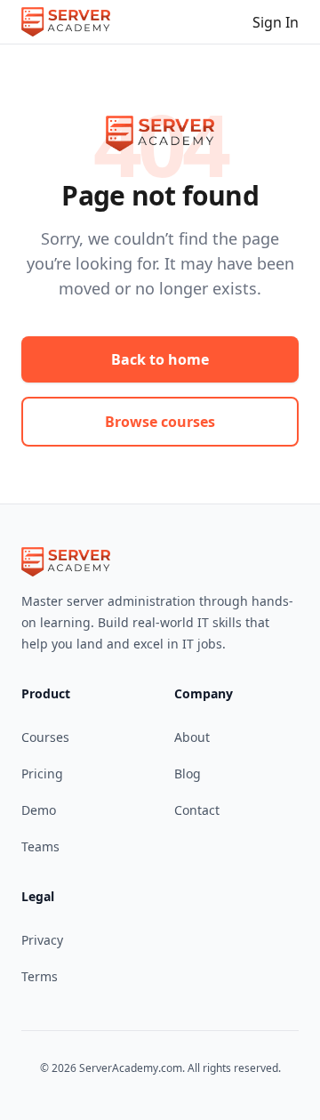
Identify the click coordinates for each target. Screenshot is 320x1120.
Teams (40, 846)
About (192, 737)
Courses (45, 737)
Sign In (275, 22)
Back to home (160, 359)
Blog (187, 773)
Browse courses (160, 421)
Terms (39, 976)
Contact (197, 810)
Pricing (42, 773)
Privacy (42, 939)
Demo (38, 810)
